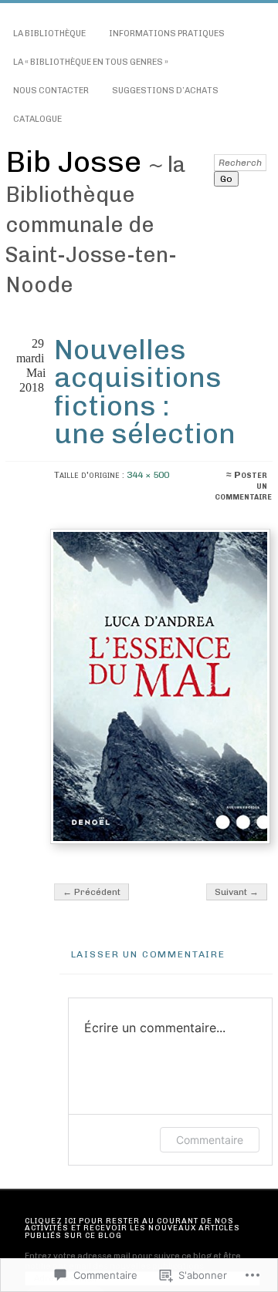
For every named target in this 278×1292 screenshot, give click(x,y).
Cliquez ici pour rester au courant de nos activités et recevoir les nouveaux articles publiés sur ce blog (132, 1228)
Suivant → (237, 892)
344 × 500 (148, 474)
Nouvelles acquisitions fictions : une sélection (145, 391)
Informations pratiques (167, 34)
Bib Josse (76, 161)
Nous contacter (51, 91)
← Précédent (91, 892)
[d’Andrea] (159, 687)
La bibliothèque (49, 34)
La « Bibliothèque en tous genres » (90, 62)
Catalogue (37, 119)
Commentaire (209, 1139)
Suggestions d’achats (165, 91)
